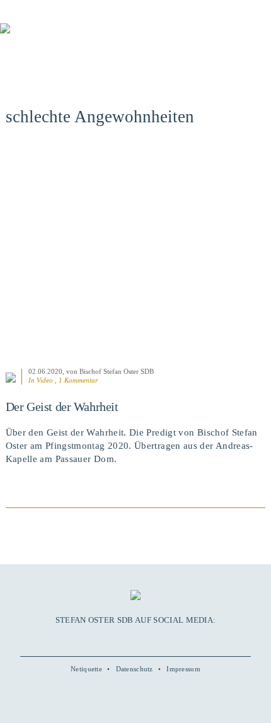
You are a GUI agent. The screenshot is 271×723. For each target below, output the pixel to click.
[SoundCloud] (149, 639)
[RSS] (163, 639)
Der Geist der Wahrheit (62, 407)
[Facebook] (106, 639)
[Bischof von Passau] (75, 37)
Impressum (183, 669)
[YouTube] (121, 639)
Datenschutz (134, 669)
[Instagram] (135, 639)
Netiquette (86, 669)
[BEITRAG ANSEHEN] (136, 254)
